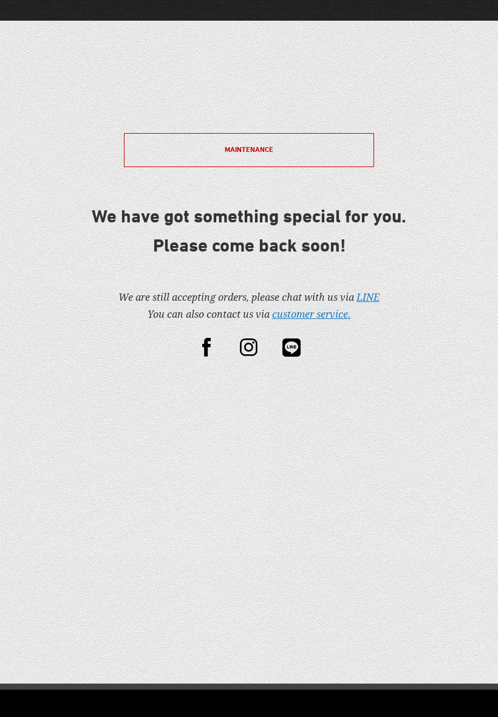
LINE (368, 297)
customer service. (311, 314)
